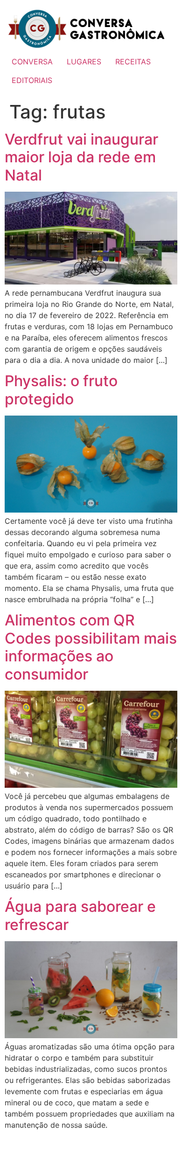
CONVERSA (32, 61)
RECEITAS (133, 61)
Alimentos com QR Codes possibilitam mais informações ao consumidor (91, 647)
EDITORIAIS (32, 80)
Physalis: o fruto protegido (61, 390)
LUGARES (84, 61)
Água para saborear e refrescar (80, 915)
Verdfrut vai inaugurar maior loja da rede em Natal (81, 157)
